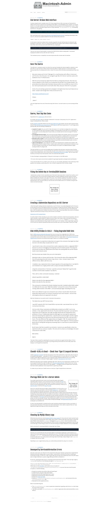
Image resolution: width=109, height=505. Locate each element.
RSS (78, 12)
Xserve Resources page (55, 123)
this (40, 466)
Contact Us (39, 12)
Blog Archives (54, 498)
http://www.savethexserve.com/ (40, 94)
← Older (32, 498)
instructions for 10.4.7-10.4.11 (64, 359)
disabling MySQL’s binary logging (53, 418)
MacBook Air (55, 389)
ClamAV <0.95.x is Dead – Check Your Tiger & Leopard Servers (54, 351)
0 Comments (40, 17)
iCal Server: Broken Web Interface (43, 20)
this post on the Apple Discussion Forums (55, 35)
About (35, 12)
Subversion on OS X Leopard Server (38, 214)
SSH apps (42, 396)
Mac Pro (55, 125)
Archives (43, 12)
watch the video (33, 385)
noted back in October (38, 354)
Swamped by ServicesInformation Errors (46, 449)
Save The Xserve (36, 64)
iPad (62, 381)
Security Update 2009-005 (58, 363)
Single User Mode (41, 476)
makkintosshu (41, 116)
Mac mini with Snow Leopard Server (42, 125)
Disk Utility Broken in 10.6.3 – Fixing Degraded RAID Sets (52, 231)
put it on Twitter (64, 152)
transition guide (36, 123)
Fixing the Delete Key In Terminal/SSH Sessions (48, 171)
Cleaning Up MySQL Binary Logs (42, 415)
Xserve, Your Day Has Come (40, 113)
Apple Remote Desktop (68, 399)
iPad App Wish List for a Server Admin (44, 377)
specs (46, 385)
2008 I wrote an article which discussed (42, 234)
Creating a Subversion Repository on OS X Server (49, 202)
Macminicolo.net (57, 152)
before (42, 466)
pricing (49, 385)
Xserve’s (39, 119)
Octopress (49, 501)
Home (31, 12)
